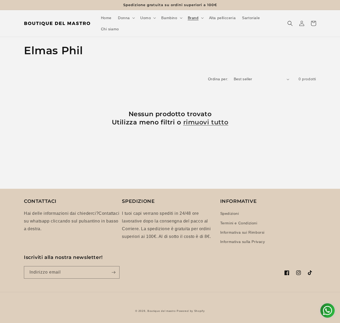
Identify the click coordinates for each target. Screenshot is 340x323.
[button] (126, 17)
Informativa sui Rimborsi (242, 232)
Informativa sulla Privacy (242, 242)
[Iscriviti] (113, 272)
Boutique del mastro (161, 310)
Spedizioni (229, 213)
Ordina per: (218, 79)
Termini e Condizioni (238, 223)
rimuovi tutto (205, 122)
